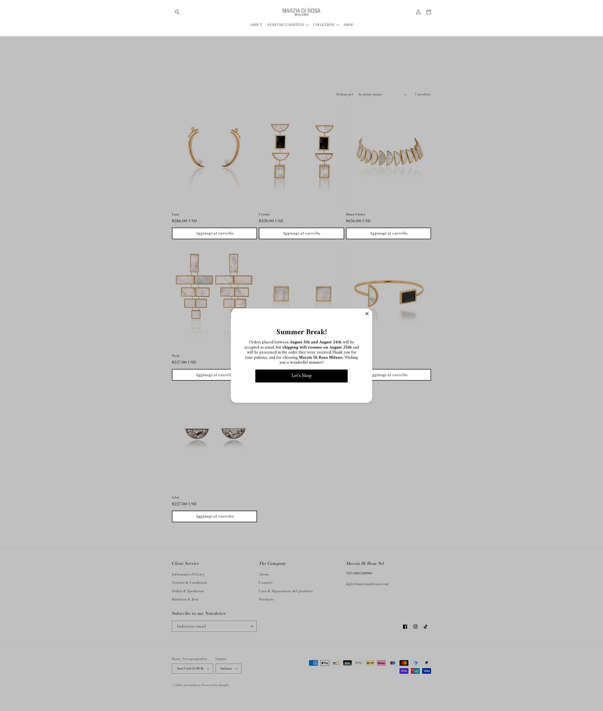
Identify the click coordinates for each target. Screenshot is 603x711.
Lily (349, 356)
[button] (177, 12)
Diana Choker (356, 214)
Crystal (264, 214)
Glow (175, 497)
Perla (176, 356)
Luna (175, 214)
